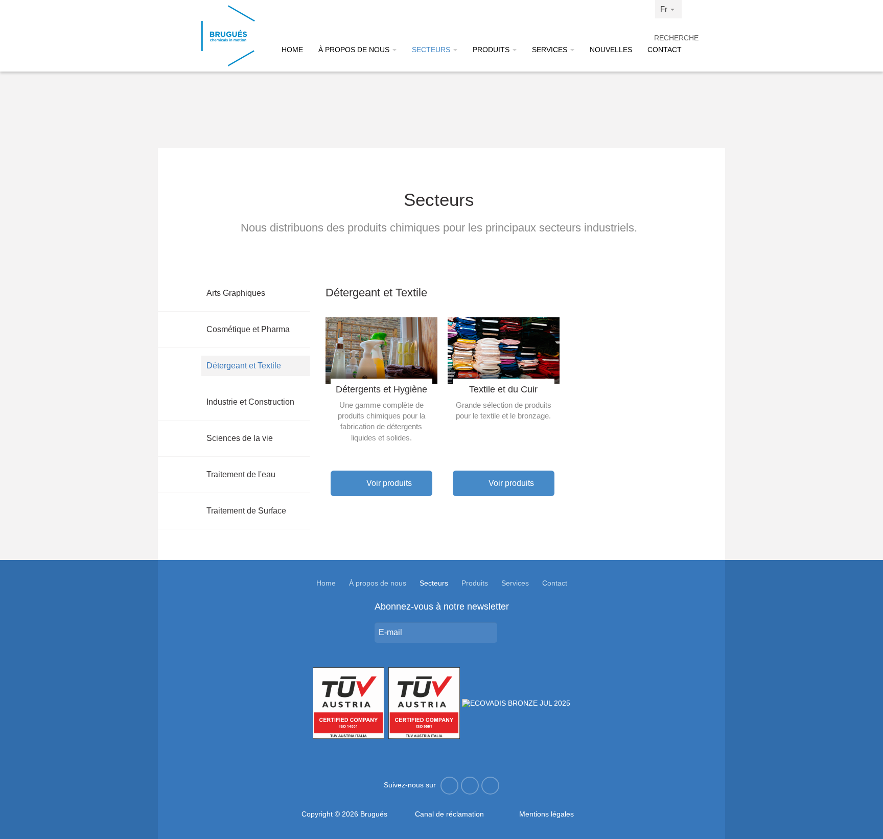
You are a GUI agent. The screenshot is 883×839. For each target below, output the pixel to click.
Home (292, 49)
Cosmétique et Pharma (248, 329)
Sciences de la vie (239, 438)
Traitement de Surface (246, 510)
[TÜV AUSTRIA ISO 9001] (424, 702)
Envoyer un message (499, 632)
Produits (492, 49)
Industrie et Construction (250, 402)
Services (550, 49)
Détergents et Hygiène (381, 389)
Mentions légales (546, 814)
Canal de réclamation (449, 814)
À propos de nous (354, 49)
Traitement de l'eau (240, 474)
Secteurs (432, 49)
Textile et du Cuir (503, 389)
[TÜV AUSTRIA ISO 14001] (348, 702)
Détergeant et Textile (243, 365)
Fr (664, 9)
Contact (664, 49)
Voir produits (388, 483)
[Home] (228, 35)
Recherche (668, 38)
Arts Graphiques (235, 293)
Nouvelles (611, 49)
